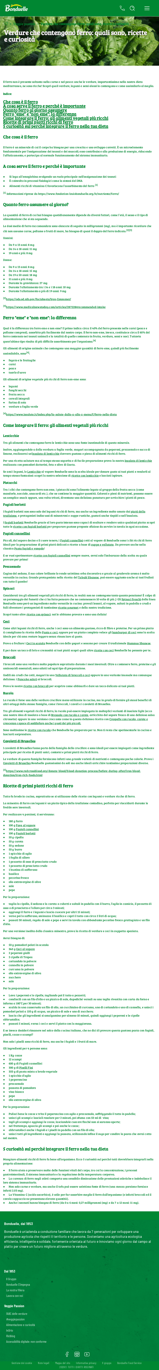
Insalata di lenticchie (138, 461)
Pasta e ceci (50, 632)
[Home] (6, 23)
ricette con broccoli (36, 686)
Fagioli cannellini (16, 533)
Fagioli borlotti (25, 833)
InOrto (9, 1330)
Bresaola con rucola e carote (69, 715)
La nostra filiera (15, 1290)
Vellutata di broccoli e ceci (72, 675)
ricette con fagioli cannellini (51, 555)
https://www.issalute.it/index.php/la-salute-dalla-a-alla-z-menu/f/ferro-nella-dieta (61, 414)
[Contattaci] (122, 8)
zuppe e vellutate (102, 544)
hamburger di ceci (124, 632)
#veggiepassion (15, 1319)
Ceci (6, 621)
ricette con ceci (104, 650)
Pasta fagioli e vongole (29, 548)
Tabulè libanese (88, 577)
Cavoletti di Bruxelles (19, 741)
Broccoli (9, 657)
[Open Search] (132, 8)
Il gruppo (106, 1363)
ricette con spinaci (38, 614)
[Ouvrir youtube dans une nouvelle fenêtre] (86, 1356)
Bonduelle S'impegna (18, 1284)
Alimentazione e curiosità (20, 1325)
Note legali (43, 1363)
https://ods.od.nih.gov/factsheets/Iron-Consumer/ (38, 299)
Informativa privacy (86, 1363)
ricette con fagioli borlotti (30, 526)
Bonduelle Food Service (129, 1363)
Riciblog (10, 1336)
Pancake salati (27, 679)
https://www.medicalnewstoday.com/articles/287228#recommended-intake (55, 307)
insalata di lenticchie (45, 453)
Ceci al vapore (25, 949)
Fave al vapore (25, 825)
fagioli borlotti (14, 522)
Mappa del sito (62, 1363)
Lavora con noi (14, 1295)
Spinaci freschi (131, 599)
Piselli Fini (26, 1067)
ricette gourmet (68, 607)
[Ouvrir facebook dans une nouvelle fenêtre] (67, 1356)
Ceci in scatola (35, 643)
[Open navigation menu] (146, 8)
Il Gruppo (11, 1279)
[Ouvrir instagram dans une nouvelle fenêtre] (77, 1356)
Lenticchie (34, 471)
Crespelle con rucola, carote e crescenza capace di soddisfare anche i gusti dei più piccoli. (75, 721)
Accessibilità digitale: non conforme (26, 1341)
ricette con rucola (39, 730)
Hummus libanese (139, 643)
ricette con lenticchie (85, 475)
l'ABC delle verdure (16, 1313)
